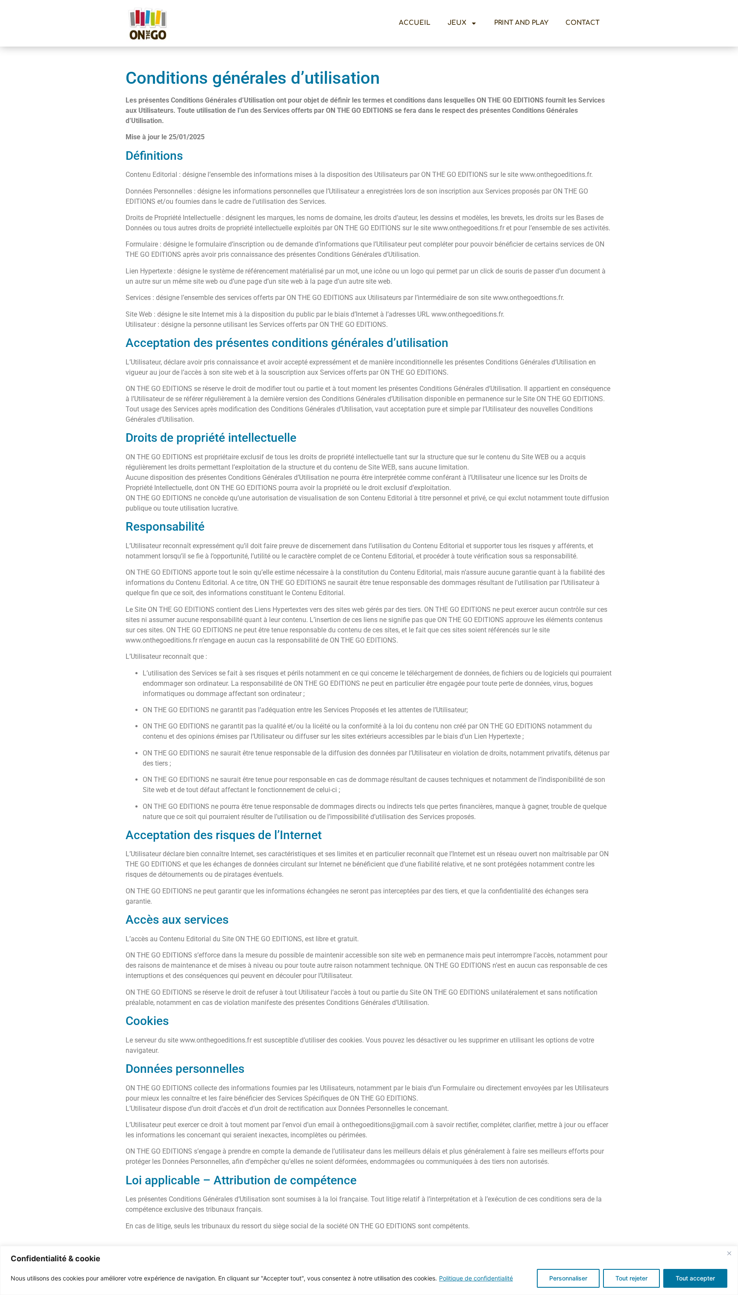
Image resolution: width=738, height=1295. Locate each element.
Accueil (414, 22)
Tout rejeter (631, 1278)
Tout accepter (695, 1278)
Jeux (457, 22)
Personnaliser (568, 1278)
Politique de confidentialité (476, 1278)
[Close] (729, 1253)
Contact (582, 22)
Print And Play (521, 22)
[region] (369, 1270)
